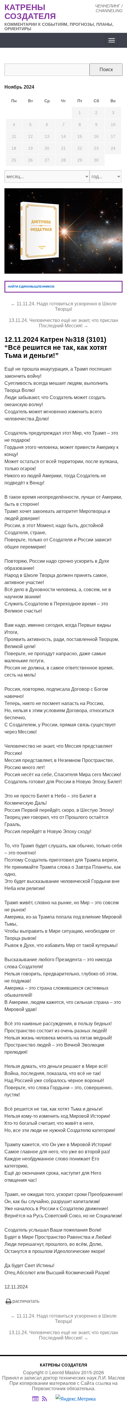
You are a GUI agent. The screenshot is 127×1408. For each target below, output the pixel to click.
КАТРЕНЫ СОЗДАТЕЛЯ (63, 1365)
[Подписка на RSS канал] (47, 1399)
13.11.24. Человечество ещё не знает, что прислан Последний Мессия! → (63, 323)
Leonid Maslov (64, 1372)
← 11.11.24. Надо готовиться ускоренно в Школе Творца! (64, 306)
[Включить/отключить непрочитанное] (35, 1398)
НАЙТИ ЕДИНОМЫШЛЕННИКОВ (31, 286)
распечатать (25, 1301)
